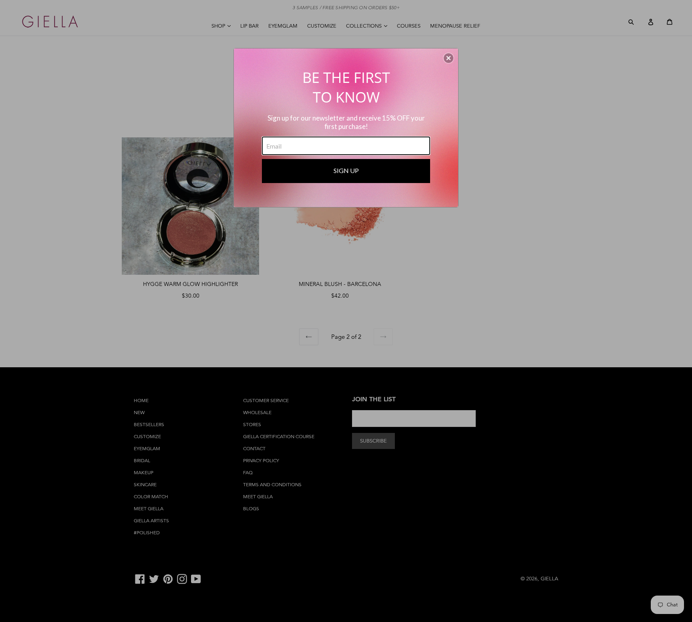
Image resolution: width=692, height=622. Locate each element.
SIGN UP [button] (346, 170)
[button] (448, 58)
